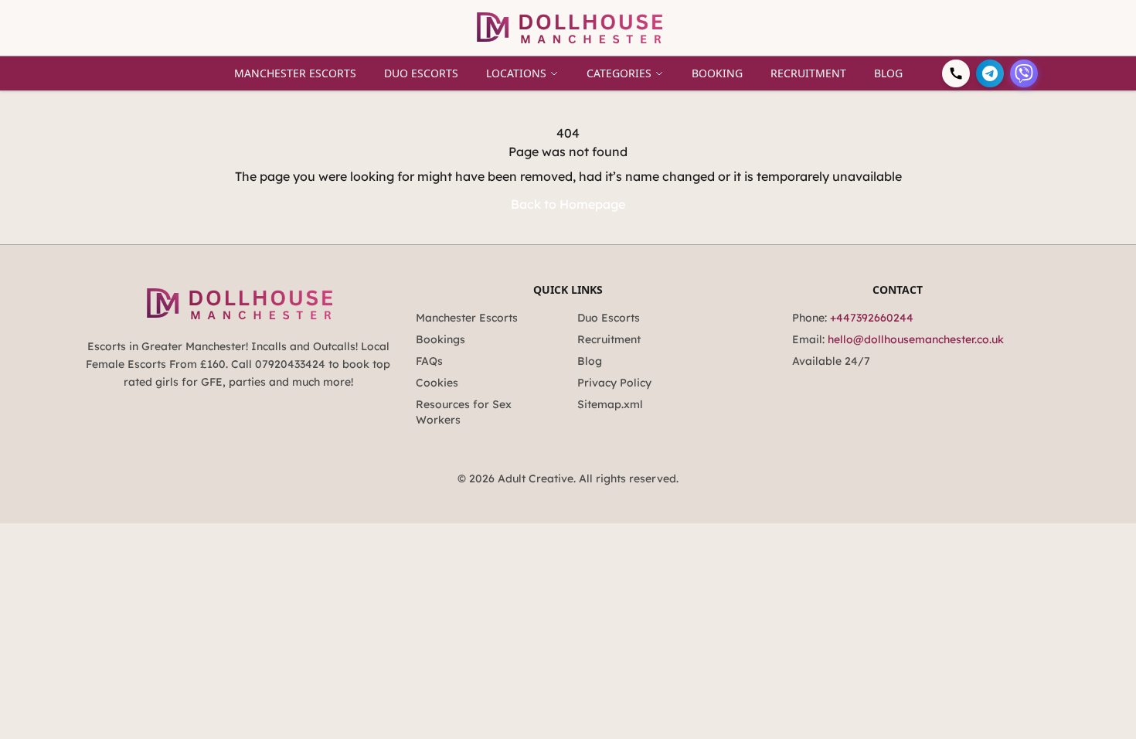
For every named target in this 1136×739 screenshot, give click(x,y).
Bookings (440, 339)
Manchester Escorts (295, 73)
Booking (717, 73)
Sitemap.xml (610, 404)
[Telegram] (990, 73)
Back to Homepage (568, 204)
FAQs (429, 361)
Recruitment (808, 73)
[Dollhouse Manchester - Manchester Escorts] (568, 27)
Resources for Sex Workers (464, 412)
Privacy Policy (614, 383)
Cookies (437, 383)
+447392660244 (871, 318)
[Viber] (1024, 73)
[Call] (956, 73)
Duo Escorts (421, 73)
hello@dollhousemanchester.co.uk (916, 339)
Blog (888, 73)
